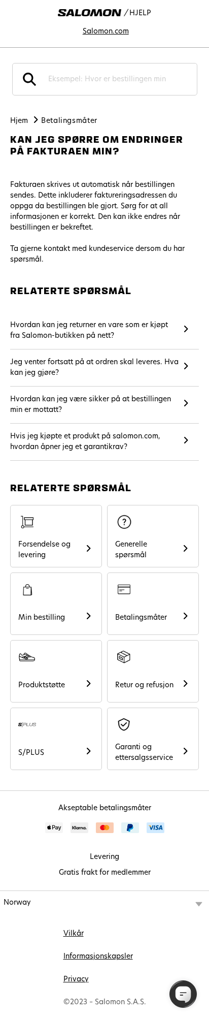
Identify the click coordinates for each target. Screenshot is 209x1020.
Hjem (19, 121)
